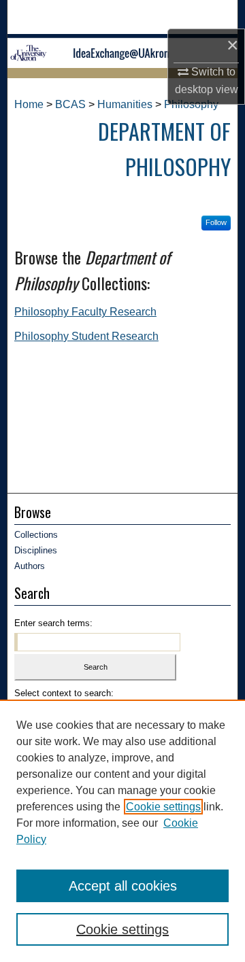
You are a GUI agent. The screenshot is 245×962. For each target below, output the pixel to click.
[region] (122, 831)
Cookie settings (163, 806)
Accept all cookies (123, 885)
